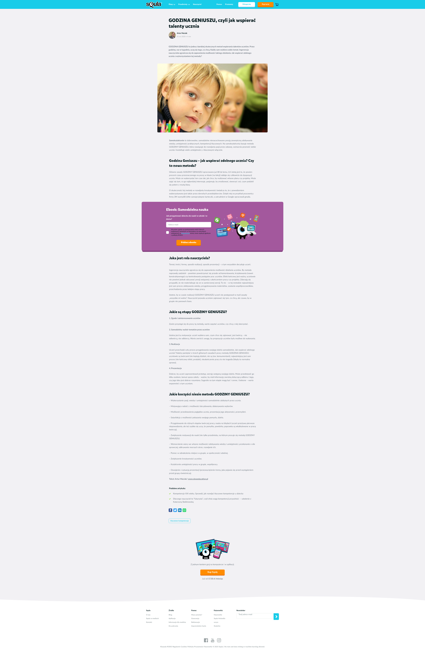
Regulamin (176, 647)
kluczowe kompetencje (179, 521)
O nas (148, 615)
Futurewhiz (218, 615)
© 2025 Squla (218, 647)
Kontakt (149, 622)
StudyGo (217, 626)
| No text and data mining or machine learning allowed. (244, 647)
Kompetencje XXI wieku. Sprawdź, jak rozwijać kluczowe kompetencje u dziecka (208, 494)
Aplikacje (172, 618)
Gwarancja (195, 618)
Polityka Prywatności (195, 647)
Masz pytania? (196, 615)
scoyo (216, 622)
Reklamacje (195, 622)
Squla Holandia (219, 618)
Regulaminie (185, 233)
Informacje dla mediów (177, 622)
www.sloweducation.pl (198, 479)
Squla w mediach (152, 618)
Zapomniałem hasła (198, 626)
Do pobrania (173, 626)
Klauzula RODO (166, 647)
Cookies (184, 647)
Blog (170, 615)
